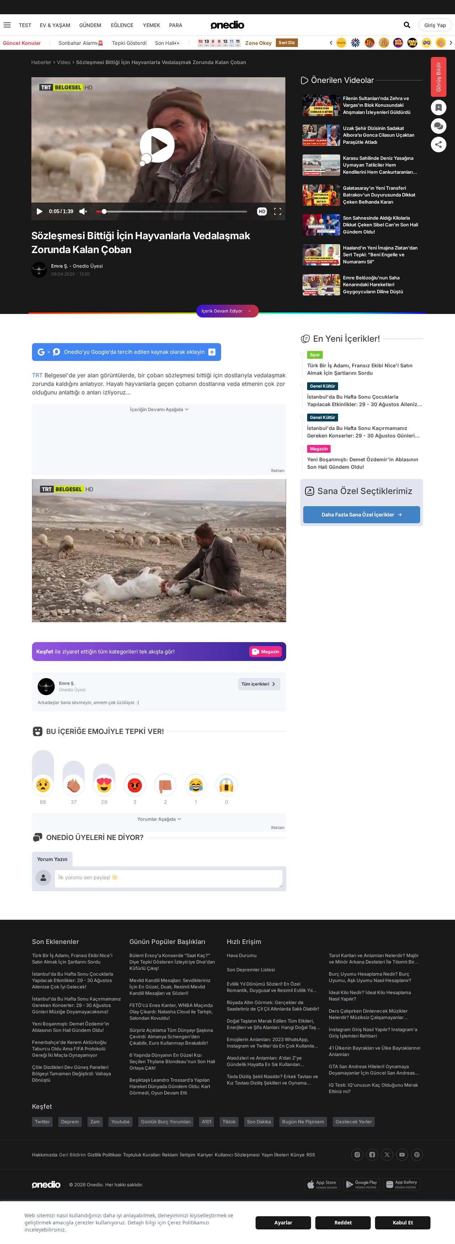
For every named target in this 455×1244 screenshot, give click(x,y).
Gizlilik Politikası (104, 1155)
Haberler (41, 62)
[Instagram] (357, 1155)
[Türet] (355, 42)
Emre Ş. (77, 266)
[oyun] (412, 42)
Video (63, 62)
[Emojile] (398, 42)
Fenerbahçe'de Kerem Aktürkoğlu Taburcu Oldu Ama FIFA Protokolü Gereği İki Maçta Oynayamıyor (69, 1048)
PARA (175, 25)
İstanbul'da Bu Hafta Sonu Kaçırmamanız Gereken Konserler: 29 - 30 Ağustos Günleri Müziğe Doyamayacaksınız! (361, 432)
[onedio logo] (227, 25)
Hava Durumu (242, 955)
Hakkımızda (44, 1155)
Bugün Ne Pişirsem (303, 1121)
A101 (206, 1121)
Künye (297, 1155)
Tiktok (229, 1121)
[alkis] (426, 42)
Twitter (42, 1121)
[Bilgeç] (370, 42)
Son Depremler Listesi (251, 969)
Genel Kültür (322, 386)
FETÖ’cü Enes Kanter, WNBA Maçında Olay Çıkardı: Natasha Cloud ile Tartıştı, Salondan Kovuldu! (171, 1011)
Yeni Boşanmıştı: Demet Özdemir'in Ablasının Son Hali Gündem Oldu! (362, 463)
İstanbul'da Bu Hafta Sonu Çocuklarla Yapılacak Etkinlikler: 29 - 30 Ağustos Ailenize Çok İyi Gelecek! (363, 401)
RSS (310, 1155)
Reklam (170, 1155)
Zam (95, 1121)
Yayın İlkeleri (275, 1155)
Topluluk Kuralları (141, 1155)
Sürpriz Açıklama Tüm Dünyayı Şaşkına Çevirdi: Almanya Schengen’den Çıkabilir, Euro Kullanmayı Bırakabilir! (171, 1036)
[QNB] (341, 42)
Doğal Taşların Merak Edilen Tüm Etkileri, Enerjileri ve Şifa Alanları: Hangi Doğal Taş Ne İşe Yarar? (271, 1027)
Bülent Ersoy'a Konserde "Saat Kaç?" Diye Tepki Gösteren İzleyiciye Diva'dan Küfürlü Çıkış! (172, 961)
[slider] (171, 212)
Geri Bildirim (72, 1155)
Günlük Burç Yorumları (166, 1121)
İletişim (188, 1155)
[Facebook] (372, 1155)
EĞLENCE (122, 25)
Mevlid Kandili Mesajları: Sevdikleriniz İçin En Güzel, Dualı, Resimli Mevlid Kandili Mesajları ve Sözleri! (169, 986)
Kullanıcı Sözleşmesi (237, 1155)
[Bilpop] (384, 42)
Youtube (120, 1121)
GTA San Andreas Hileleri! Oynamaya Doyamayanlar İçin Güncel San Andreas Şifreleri (372, 1073)
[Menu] (7, 25)
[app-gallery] (403, 1184)
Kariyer (205, 1155)
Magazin (319, 448)
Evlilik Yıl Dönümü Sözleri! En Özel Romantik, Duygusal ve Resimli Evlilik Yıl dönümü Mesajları (269, 990)
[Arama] (407, 25)
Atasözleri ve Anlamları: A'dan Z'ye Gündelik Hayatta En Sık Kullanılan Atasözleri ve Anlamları (264, 1064)
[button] (261, 211)
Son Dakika (259, 1121)
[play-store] (363, 1184)
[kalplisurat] (441, 42)
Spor (315, 354)
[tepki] (43, 785)
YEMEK (151, 25)
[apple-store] (323, 1184)
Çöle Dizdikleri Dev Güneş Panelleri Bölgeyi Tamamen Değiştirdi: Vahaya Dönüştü (71, 1073)
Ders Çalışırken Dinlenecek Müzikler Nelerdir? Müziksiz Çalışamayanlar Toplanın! (368, 1017)
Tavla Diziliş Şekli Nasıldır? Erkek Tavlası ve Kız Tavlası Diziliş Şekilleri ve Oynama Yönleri (272, 1083)
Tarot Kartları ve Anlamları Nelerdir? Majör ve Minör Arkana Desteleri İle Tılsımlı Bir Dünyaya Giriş (374, 961)
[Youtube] (402, 1155)
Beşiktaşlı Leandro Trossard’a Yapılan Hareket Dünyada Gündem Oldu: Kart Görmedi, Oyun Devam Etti (169, 1086)
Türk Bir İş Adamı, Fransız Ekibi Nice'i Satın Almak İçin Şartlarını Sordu (360, 369)
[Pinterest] (417, 1155)
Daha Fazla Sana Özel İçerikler (358, 514)
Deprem (70, 1121)
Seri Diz (287, 42)
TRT (37, 375)
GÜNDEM (90, 25)
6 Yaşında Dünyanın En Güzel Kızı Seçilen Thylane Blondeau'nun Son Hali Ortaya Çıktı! (172, 1061)
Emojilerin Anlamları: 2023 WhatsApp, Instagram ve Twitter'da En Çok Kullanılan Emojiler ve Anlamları (272, 1045)
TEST (25, 25)
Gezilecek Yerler (354, 1121)
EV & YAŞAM (55, 25)
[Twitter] (387, 1155)
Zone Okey (258, 43)
